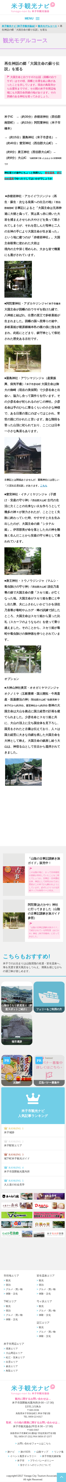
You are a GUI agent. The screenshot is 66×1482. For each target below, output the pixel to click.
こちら (43, 485)
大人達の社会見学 (14, 1182)
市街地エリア (11, 1275)
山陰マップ (42, 1451)
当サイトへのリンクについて (35, 1465)
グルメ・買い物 (14, 1289)
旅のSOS (25, 1451)
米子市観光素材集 (51, 1456)
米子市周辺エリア (14, 1343)
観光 (8, 1280)
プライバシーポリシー (42, 1460)
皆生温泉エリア (46, 1275)
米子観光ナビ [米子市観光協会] (18, 26)
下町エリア (10, 1301)
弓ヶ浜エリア (44, 1301)
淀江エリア (43, 1322)
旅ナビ (11, 1451)
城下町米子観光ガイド (17, 1156)
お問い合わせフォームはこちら (34, 1443)
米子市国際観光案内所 (17, 1169)
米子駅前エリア (13, 1143)
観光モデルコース (47, 26)
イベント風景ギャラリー (23, 1456)
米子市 (20, 1460)
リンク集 (59, 1451)
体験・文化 (12, 1293)
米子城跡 (13, 1130)
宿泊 (8, 1284)
